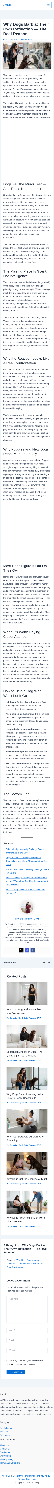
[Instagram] (27, 950)
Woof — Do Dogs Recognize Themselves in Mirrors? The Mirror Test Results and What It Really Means (27, 881)
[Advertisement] (27, 150)
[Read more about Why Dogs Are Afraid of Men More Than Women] (27, 1202)
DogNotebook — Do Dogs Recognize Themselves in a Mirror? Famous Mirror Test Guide (27, 861)
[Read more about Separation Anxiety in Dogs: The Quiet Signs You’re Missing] (27, 1036)
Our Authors (5, 1456)
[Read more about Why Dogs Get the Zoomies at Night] (27, 1163)
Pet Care (4, 1431)
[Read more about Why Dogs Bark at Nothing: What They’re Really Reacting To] (27, 1078)
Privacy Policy (7, 1459)
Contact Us (5, 1449)
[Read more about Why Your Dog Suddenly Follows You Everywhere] (27, 993)
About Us (4, 1445)
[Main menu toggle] (49, 5)
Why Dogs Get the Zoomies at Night (27, 1179)
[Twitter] (21, 950)
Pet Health (5, 1435)
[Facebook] (33, 950)
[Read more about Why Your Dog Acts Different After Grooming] (27, 1121)
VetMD (7, 5)
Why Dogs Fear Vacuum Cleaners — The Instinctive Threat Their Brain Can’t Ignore (25, 1263)
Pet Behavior (12, 1018)
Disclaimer (5, 1452)
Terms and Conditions (10, 1463)
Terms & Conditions (27, 1479)
